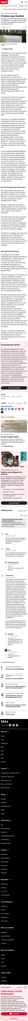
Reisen (3, 955)
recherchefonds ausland (7, 836)
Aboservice (4, 981)
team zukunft (4, 884)
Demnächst (4, 906)
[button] (26, 2)
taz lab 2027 (4, 921)
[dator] (5, 650)
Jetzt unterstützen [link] (14, 388)
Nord (2, 758)
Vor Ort (3, 910)
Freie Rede (4, 869)
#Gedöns (3, 398)
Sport (2, 751)
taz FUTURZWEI (5, 936)
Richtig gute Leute (6, 780)
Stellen (3, 810)
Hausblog (3, 802)
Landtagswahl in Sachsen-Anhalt (10, 773)
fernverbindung (5, 858)
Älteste (25, 510)
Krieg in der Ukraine (6, 784)
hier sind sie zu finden (8, 526)
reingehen (3, 873)
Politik (2, 736)
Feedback (3, 977)
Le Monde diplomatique (7, 940)
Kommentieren (11, 403)
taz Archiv (3, 943)
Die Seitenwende (5, 806)
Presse (3, 813)
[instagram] (17, 725)
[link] (9, 6)
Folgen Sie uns (4, 725)
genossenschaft (5, 828)
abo (2, 825)
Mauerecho (4, 865)
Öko (2, 739)
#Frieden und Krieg (5, 396)
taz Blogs (3, 932)
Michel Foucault (5, 787)
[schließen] (25, 987)
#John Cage (18, 396)
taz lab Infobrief (5, 895)
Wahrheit (3, 762)
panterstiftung (5, 839)
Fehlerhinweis (19, 403)
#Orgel (13, 396)
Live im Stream (5, 913)
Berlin (2, 754)
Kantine (3, 958)
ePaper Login (4, 984)
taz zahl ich (4, 832)
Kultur (2, 747)
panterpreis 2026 (5, 843)
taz (4, 721)
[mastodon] (10, 725)
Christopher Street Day (7, 776)
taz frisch (3, 887)
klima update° (5, 861)
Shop (2, 962)
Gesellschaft (4, 743)
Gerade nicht (20, 987)
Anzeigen (3, 966)
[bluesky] (13, 725)
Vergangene (4, 917)
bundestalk (4, 854)
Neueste (21, 510)
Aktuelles (3, 799)
